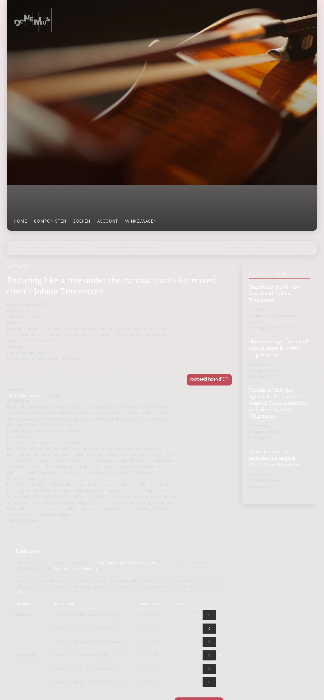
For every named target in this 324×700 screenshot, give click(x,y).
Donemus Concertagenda (75, 569)
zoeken (81, 222)
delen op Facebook (238, 247)
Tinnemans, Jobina (23, 396)
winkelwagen (141, 222)
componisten (50, 222)
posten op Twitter (269, 247)
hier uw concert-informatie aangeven (123, 563)
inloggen (305, 247)
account (107, 222)
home (20, 222)
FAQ (19, 593)
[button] (209, 379)
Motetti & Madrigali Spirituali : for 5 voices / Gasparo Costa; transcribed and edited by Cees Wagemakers (279, 402)
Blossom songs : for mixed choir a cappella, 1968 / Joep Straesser (278, 347)
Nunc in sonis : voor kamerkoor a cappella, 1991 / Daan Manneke (274, 457)
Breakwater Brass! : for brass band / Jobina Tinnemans (274, 293)
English (291, 247)
